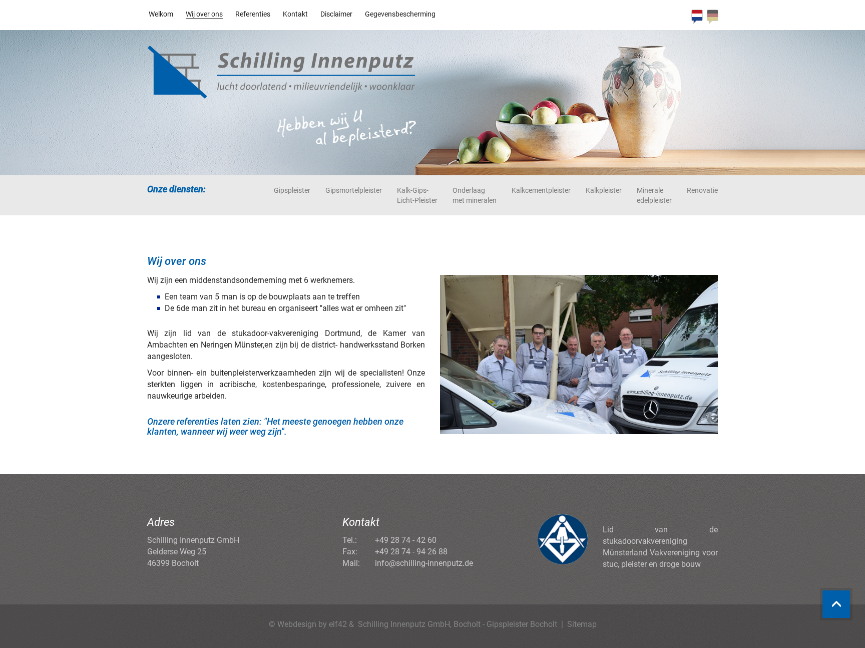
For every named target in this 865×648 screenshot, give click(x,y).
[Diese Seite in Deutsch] (712, 17)
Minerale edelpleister (654, 195)
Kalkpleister (604, 190)
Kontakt (295, 14)
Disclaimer (336, 14)
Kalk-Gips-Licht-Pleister (417, 195)
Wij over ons (204, 14)
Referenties (252, 14)
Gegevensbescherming (400, 14)
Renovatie (702, 190)
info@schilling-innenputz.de (424, 563)
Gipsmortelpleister (353, 190)
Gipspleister (292, 190)
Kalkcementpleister (541, 190)
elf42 (338, 624)
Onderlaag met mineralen (475, 195)
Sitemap (582, 624)
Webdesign (296, 624)
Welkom (161, 14)
